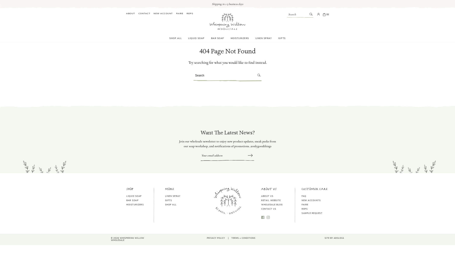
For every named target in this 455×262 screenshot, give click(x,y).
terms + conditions (243, 238)
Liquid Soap (196, 38)
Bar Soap (217, 38)
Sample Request (312, 213)
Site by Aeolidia (334, 238)
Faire (179, 13)
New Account (163, 13)
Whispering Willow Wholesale (127, 239)
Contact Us (268, 209)
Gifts (282, 38)
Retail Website (271, 200)
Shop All (175, 38)
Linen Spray (264, 38)
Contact (144, 13)
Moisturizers (240, 38)
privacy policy (216, 238)
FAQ (304, 196)
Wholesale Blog (272, 204)
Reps (190, 13)
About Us (267, 196)
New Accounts (311, 200)
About (130, 13)
